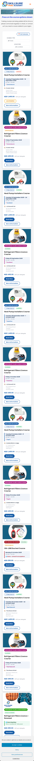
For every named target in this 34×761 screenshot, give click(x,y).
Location (17, 44)
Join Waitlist (10, 101)
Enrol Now (9, 732)
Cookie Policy (16, 758)
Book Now (9, 160)
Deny (17, 750)
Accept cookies (17, 745)
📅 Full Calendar (23, 34)
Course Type (11, 38)
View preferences (17, 754)
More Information (12, 105)
